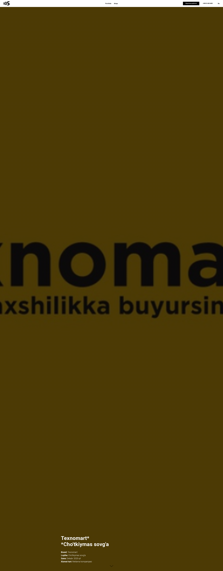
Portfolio (108, 3)
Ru (219, 3)
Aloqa (116, 3)
